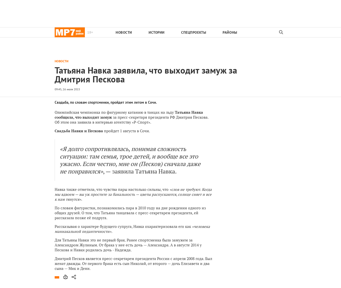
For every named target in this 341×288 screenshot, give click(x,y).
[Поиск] (281, 32)
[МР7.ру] (70, 32)
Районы (230, 32)
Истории (157, 32)
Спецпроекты (193, 32)
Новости (124, 32)
